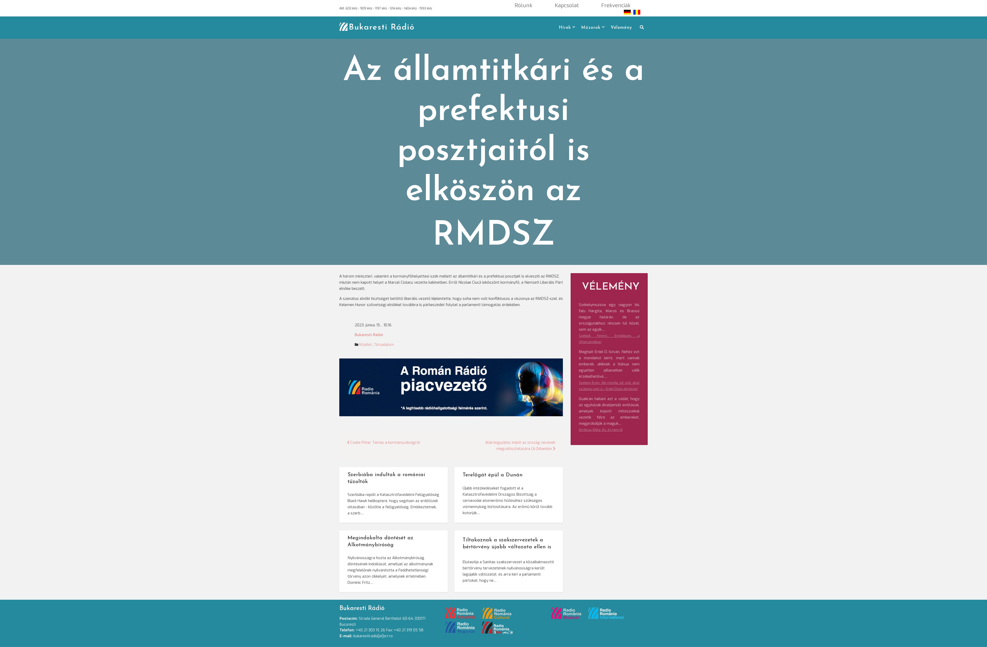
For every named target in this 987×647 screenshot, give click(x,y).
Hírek (565, 27)
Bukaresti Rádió (382, 27)
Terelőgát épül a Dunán (493, 475)
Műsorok (590, 27)
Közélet (365, 344)
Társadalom (384, 344)
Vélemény (621, 27)
